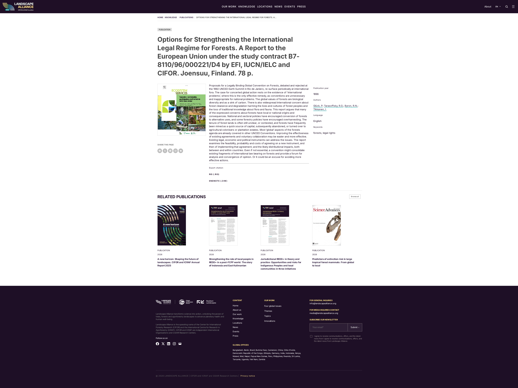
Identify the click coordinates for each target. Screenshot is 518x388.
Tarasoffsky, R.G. (333, 105)
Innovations (269, 321)
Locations (237, 323)
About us (237, 310)
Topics (267, 316)
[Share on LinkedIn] (170, 151)
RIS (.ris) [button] (214, 174)
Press (235, 336)
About (487, 6)
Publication (164, 29)
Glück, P (318, 105)
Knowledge (171, 17)
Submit (354, 327)
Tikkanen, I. (320, 109)
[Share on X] (165, 151)
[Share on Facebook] (159, 151)
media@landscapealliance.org (324, 313)
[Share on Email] (180, 151)
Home (235, 305)
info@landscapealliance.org (323, 303)
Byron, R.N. (351, 105)
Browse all (355, 196)
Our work (237, 314)
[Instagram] (175, 151)
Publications (186, 17)
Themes (268, 311)
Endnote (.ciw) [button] (218, 181)
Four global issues (272, 306)
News (235, 327)
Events (236, 331)
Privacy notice (248, 376)
